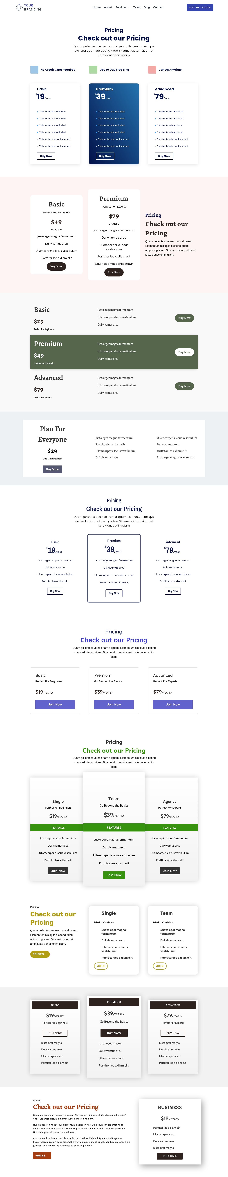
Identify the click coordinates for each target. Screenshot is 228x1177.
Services (121, 7)
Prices (38, 954)
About (108, 7)
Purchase (170, 1156)
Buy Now (46, 156)
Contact (158, 7)
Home (97, 7)
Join (101, 966)
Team (137, 7)
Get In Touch (199, 7)
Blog (147, 7)
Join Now (55, 704)
